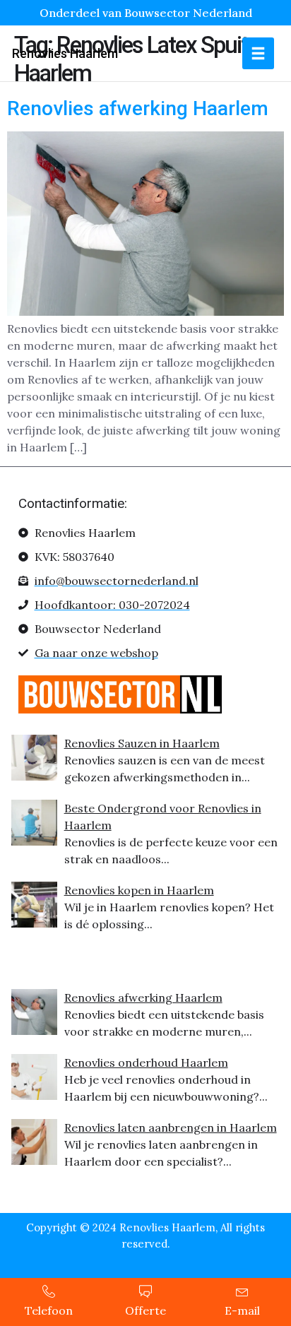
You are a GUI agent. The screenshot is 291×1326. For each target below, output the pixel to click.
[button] (258, 53)
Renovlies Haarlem (65, 53)
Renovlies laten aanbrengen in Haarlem (170, 1127)
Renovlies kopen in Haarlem (139, 890)
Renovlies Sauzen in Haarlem (142, 743)
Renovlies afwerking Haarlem (137, 108)
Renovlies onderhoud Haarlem (146, 1062)
